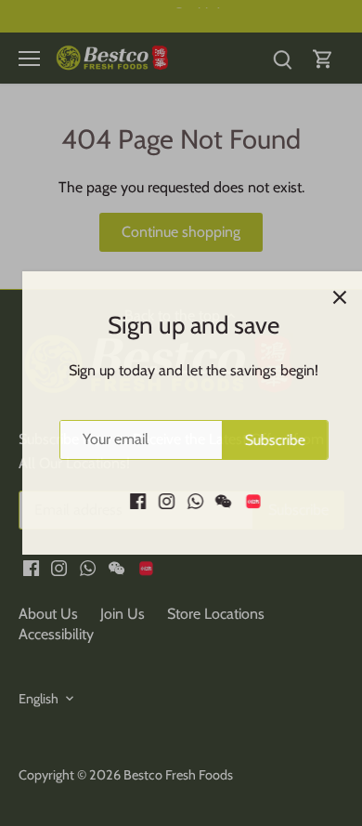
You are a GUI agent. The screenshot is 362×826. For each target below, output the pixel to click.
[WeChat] (211, 500)
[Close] (327, 297)
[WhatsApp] (182, 500)
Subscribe (262, 440)
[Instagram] (154, 500)
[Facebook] (126, 500)
